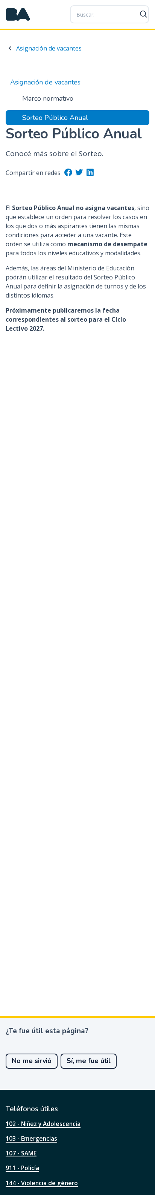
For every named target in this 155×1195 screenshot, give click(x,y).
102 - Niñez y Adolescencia (43, 1124)
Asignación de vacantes (49, 48)
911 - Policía (22, 1168)
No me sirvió (32, 1060)
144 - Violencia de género (42, 1183)
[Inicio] (18, 14)
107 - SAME (21, 1153)
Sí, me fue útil (89, 1060)
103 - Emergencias (31, 1138)
